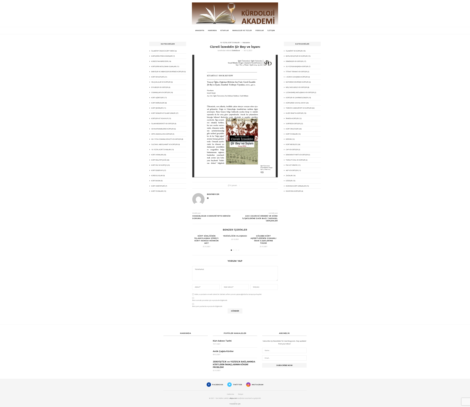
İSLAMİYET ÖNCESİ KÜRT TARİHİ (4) (163, 51)
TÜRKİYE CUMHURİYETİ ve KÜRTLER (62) (300, 108)
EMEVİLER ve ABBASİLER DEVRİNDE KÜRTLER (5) (168, 71)
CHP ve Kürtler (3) (293, 149)
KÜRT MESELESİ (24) (293, 144)
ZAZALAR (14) (290, 175)
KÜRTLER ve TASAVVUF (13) (161, 118)
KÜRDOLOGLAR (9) (158, 175)
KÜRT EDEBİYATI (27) (158, 170)
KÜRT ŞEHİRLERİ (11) (158, 108)
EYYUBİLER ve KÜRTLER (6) (160, 87)
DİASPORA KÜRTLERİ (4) (294, 191)
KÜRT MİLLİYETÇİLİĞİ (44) (160, 160)
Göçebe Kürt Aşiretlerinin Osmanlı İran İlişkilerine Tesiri (263, 239)
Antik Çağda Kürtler (223, 351)
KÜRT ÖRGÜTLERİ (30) (293, 129)
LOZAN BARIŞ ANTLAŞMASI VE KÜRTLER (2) (301, 92)
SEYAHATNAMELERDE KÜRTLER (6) (163, 129)
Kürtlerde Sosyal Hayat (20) (297, 103)
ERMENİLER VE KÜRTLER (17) (296, 61)
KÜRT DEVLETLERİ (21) (159, 77)
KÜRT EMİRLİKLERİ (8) (159, 103)
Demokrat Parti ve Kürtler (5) (298, 155)
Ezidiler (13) (290, 181)
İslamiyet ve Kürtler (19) (295, 51)
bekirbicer (236, 50)
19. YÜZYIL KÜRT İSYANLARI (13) (162, 149)
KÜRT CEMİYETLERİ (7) (159, 186)
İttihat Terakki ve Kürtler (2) (297, 71)
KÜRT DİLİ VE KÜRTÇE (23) (160, 165)
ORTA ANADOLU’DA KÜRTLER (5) (162, 134)
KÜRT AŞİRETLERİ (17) (159, 97)
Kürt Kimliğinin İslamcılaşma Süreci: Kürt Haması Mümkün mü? (206, 239)
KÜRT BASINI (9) (156, 181)
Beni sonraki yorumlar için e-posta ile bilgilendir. (210, 300)
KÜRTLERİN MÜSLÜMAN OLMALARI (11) (165, 66)
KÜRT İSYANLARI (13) (293, 134)
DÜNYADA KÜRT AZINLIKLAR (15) (297, 186)
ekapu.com (233, 398)
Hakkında (212, 30)
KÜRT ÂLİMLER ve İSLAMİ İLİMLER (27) (164, 113)
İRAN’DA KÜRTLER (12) (293, 118)
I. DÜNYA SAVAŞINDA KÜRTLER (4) (298, 77)
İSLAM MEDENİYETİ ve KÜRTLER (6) (163, 123)
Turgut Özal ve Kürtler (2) (296, 160)
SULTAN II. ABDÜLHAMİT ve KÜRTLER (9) (165, 144)
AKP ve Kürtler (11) (293, 170)
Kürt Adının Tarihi (222, 341)
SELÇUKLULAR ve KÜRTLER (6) (162, 82)
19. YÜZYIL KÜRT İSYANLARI (230, 43)
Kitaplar (224, 30)
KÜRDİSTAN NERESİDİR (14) (161, 61)
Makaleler (246, 43)
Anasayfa (199, 30)
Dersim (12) (290, 139)
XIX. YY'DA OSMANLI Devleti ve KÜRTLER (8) (167, 139)
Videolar (259, 30)
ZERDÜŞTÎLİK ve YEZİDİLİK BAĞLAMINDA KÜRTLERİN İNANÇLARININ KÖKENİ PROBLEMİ (234, 364)
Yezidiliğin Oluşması (235, 236)
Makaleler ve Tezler (242, 30)
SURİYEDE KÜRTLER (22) (294, 123)
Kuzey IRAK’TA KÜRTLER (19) (296, 113)
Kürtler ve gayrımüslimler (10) (298, 97)
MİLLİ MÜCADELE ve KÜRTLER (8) (297, 87)
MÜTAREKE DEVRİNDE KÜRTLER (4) (298, 82)
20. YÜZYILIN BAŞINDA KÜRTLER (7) (298, 66)
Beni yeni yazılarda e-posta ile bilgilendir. (207, 306)
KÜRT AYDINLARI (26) (158, 155)
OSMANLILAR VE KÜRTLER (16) (162, 92)
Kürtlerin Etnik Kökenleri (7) (163, 56)
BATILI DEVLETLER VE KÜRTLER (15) (298, 56)
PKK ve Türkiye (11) (293, 165)
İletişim (271, 30)
